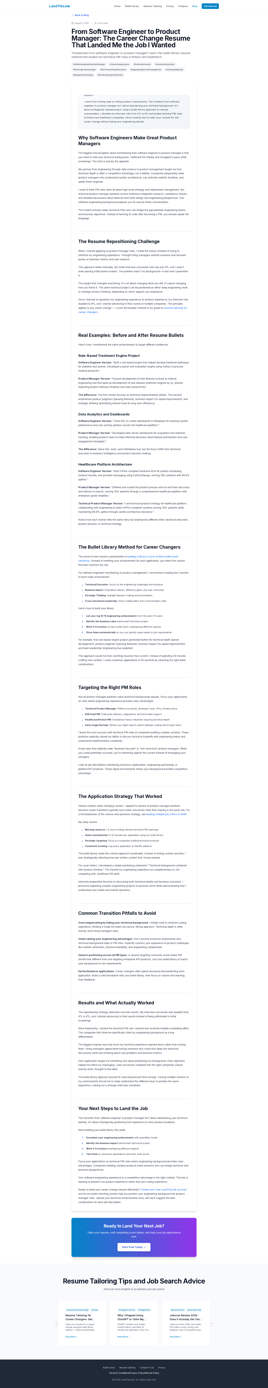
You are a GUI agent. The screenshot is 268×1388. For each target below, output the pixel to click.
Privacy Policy (136, 1373)
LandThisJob (59, 6)
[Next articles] (211, 1323)
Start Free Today (132, 1247)
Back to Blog (82, 15)
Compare (183, 6)
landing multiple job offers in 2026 (166, 814)
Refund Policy (151, 1373)
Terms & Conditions (119, 1373)
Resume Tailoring (152, 6)
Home (117, 6)
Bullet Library (132, 6)
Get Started (210, 6)
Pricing (170, 6)
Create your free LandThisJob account (163, 1189)
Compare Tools (147, 1367)
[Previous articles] (56, 1323)
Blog (194, 6)
